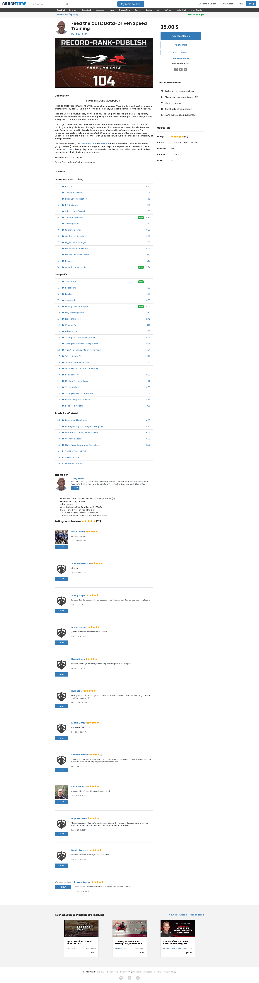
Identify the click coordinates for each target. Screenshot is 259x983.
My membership (131, 4)
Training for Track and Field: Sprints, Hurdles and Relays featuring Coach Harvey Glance (128, 942)
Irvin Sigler (77, 690)
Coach (110, 972)
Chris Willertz (79, 786)
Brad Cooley (78, 531)
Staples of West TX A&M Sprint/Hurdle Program (175, 942)
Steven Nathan (83, 882)
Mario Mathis (79, 722)
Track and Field (61, 14)
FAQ (116, 972)
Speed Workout (88, 143)
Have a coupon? (181, 58)
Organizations (134, 972)
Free (141, 217)
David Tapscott (80, 850)
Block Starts (68, 149)
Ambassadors (149, 972)
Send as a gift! (197, 14)
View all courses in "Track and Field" (186, 914)
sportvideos (121, 948)
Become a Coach (207, 3)
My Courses (227, 3)
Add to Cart (181, 44)
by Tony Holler (79, 33)
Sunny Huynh (79, 595)
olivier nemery (79, 627)
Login (240, 3)
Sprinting (74, 14)
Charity (123, 972)
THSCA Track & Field (173, 948)
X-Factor (105, 143)
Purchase (181, 36)
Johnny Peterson (81, 563)
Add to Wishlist (181, 52)
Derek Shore (78, 659)
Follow (75, 487)
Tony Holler (77, 478)
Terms (159, 972)
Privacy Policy (170, 972)
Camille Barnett (80, 754)
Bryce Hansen (79, 818)
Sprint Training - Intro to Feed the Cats (79, 942)
